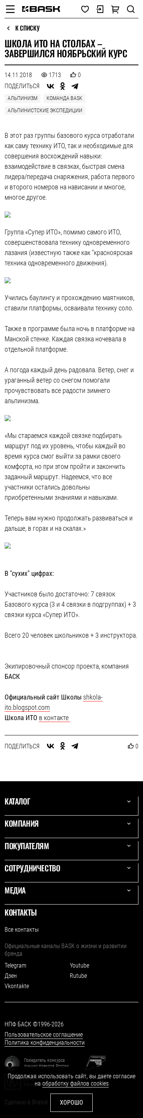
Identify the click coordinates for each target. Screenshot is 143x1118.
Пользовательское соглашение (44, 1034)
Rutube (78, 975)
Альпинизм (22, 98)
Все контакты (22, 929)
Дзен (11, 975)
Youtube (79, 965)
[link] (41, 9)
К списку (27, 28)
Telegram (15, 965)
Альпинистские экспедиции (45, 110)
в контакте (54, 718)
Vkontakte (17, 986)
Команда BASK (64, 98)
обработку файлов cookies (75, 1083)
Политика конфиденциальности (45, 1042)
